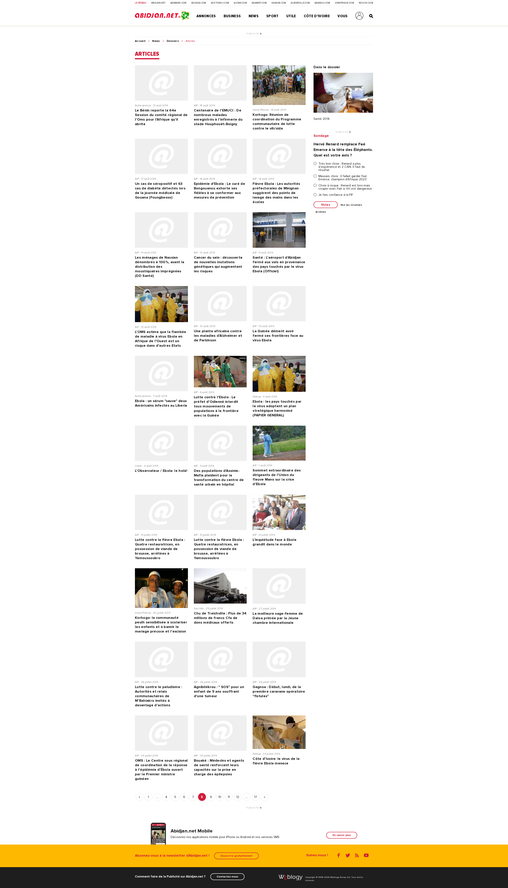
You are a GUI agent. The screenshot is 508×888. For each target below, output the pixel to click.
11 (229, 797)
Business (232, 16)
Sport (272, 16)
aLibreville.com (300, 3)
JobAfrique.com (344, 3)
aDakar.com (278, 3)
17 (255, 797)
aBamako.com (178, 3)
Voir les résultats (351, 205)
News (254, 16)
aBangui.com (322, 3)
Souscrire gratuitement (236, 855)
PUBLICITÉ (253, 34)
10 (219, 797)
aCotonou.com (220, 3)
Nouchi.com (366, 3)
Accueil (140, 41)
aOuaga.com (198, 3)
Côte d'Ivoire (317, 16)
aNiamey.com (259, 3)
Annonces (206, 16)
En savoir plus (342, 835)
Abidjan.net (158, 3)
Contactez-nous (227, 876)
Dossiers (173, 41)
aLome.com (240, 3)
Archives (321, 212)
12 (237, 797)
